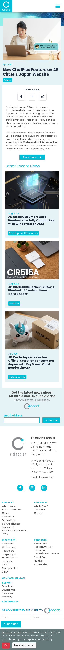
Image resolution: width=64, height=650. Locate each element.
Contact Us (8, 516)
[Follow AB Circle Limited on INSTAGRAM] (32, 487)
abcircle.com (9, 639)
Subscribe (51, 420)
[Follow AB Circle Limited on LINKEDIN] (44, 487)
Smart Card (40, 557)
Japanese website (15, 110)
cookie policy (44, 639)
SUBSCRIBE (11, 624)
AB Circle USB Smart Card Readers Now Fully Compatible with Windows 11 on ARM (31, 220)
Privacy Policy (9, 520)
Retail (5, 564)
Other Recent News (22, 165)
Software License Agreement (11, 525)
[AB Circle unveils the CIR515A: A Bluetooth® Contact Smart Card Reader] (32, 260)
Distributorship (17, 377)
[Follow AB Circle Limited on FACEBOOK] (20, 487)
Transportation (10, 568)
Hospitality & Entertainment (9, 556)
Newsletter (39, 509)
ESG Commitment (12, 509)
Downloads (8, 586)
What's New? (41, 505)
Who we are (8, 505)
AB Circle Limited (42, 438)
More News (30, 157)
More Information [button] (24, 645)
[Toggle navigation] (57, 6)
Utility (5, 571)
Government (9, 547)
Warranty (7, 596)
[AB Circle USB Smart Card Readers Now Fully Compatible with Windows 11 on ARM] (32, 190)
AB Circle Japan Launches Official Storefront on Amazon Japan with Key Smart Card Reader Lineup (31, 362)
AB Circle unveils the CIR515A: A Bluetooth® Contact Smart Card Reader (31, 290)
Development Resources (23, 233)
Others (8, 80)
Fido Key (38, 560)
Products (14, 303)
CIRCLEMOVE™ (10, 601)
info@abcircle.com (42, 477)
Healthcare (8, 550)
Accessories (40, 564)
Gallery (38, 513)
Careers (6, 513)
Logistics (7, 561)
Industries (8, 540)
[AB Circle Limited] (6, 6)
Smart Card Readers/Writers (43, 545)
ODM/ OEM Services (13, 578)
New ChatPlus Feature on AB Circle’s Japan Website (30, 72)
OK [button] (5, 645)
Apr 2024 (7, 64)
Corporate (7, 543)
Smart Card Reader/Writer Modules (46, 552)
